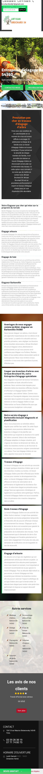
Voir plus (21, 710)
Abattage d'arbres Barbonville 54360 (13, 619)
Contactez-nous (12, 88)
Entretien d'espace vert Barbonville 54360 (26, 645)
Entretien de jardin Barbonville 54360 (13, 660)
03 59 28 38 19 (9, 1)
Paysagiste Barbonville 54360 (13, 643)
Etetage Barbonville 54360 (13, 630)
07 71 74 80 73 (24, 1)
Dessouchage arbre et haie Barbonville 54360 (27, 619)
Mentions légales (33, 771)
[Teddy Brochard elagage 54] (15, 20)
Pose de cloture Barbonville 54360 (26, 632)
